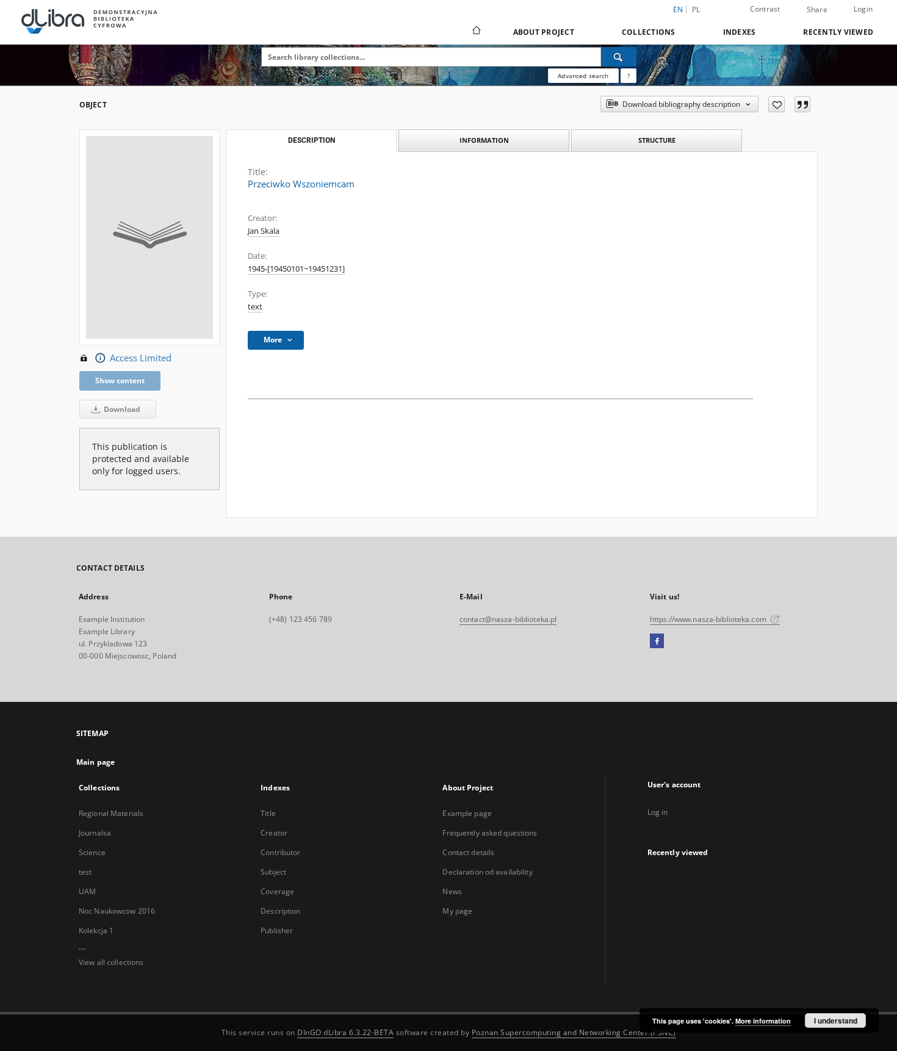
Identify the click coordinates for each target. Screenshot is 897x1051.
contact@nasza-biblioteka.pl (508, 619)
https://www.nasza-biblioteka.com (709, 619)
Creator (274, 833)
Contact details (468, 852)
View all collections (111, 962)
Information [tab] (484, 140)
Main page (95, 762)
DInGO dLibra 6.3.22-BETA (345, 1032)
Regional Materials (111, 813)
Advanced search (583, 75)
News (451, 891)
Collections (648, 32)
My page (457, 911)
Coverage (277, 891)
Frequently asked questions (489, 833)
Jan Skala (263, 231)
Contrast (765, 9)
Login (863, 9)
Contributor (280, 852)
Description (280, 911)
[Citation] (802, 104)
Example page (466, 813)
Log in (657, 812)
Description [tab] (311, 140)
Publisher (277, 930)
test (85, 872)
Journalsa (95, 833)
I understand (835, 1020)
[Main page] (475, 31)
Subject (273, 872)
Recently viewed (838, 32)
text (255, 307)
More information (763, 1020)
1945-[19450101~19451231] (296, 269)
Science (92, 852)
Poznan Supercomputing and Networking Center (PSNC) (574, 1032)
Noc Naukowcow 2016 (117, 911)
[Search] (618, 57)
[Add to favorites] (776, 104)
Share (817, 10)
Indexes (739, 32)
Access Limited (140, 358)
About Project (543, 32)
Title (268, 813)
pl (696, 9)
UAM (87, 891)
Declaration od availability (487, 872)
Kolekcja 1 (96, 930)
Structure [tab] (656, 140)
